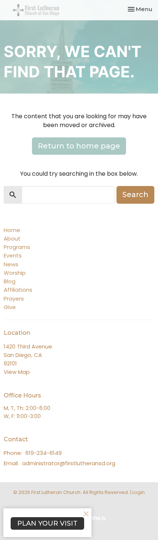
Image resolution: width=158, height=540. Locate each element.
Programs (17, 247)
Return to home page (79, 145)
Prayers (14, 298)
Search (135, 194)
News (11, 264)
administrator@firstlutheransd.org (68, 463)
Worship (15, 273)
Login (138, 492)
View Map (17, 372)
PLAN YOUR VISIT (47, 523)
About (12, 238)
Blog (9, 281)
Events (13, 255)
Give (10, 307)
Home (12, 230)
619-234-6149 (43, 453)
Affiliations (18, 290)
